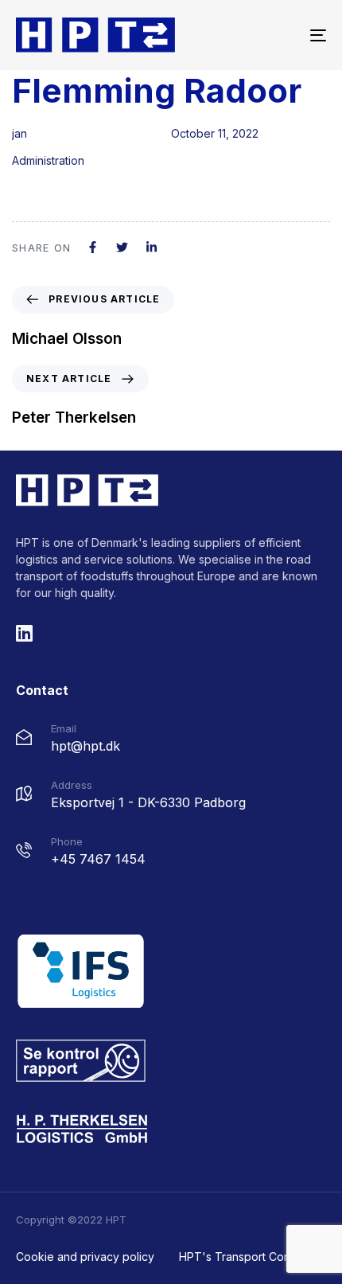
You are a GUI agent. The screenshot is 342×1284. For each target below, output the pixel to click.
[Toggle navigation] (274, 35)
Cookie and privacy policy (85, 1256)
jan (19, 133)
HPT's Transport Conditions (252, 1256)
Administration (48, 160)
